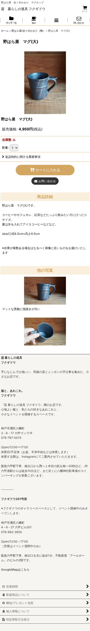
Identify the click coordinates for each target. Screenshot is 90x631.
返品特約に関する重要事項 (22, 156)
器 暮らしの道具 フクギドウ (23, 9)
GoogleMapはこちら (15, 569)
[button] (56, 20)
